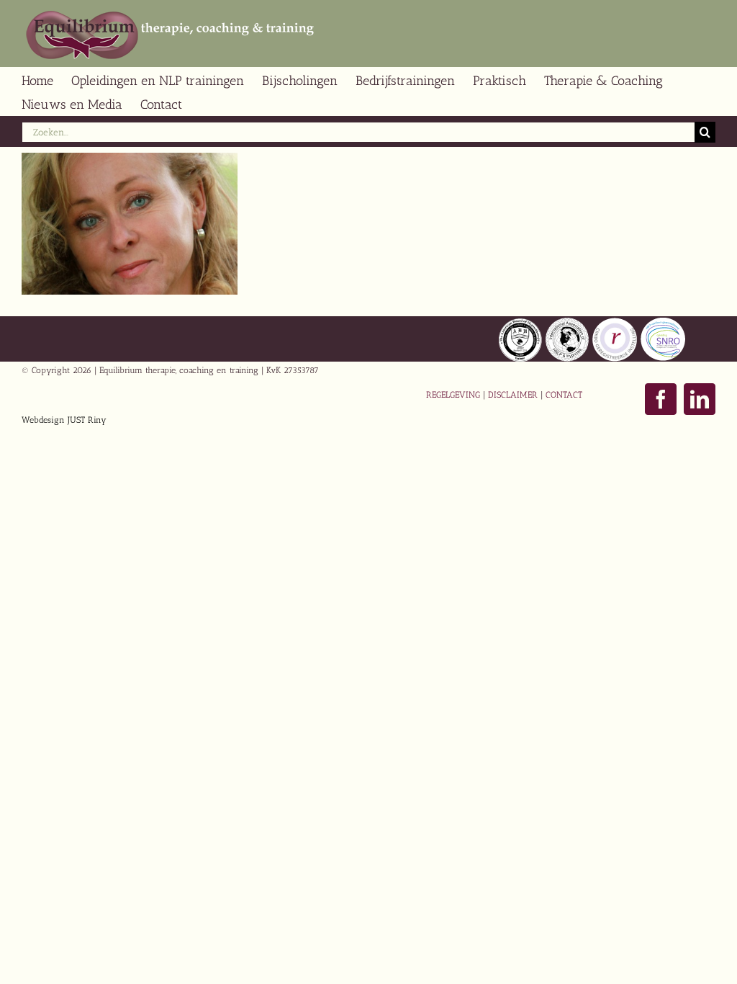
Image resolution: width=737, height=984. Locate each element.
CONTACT (564, 395)
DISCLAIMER (513, 395)
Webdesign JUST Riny (64, 420)
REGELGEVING (453, 395)
